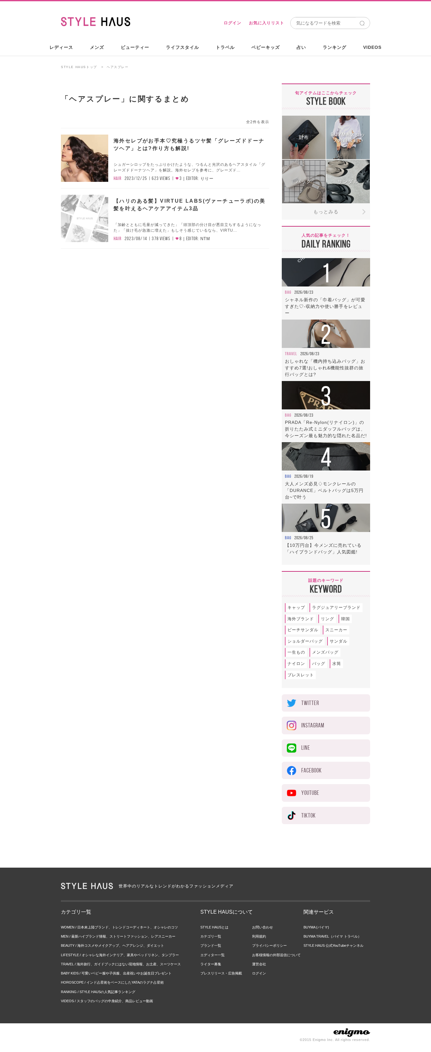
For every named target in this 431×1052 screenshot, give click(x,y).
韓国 (345, 618)
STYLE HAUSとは (214, 927)
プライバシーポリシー (269, 945)
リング (327, 618)
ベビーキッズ (265, 47)
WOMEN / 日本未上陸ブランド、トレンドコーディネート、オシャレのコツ (119, 927)
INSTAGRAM (312, 725)
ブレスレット (300, 675)
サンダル (338, 641)
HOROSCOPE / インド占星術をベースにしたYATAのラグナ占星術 (112, 982)
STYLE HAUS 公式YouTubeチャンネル (333, 945)
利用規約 (259, 936)
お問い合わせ (262, 927)
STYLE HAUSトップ (79, 67)
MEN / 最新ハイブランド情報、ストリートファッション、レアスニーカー (118, 936)
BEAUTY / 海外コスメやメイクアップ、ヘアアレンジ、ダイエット (112, 945)
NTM (205, 238)
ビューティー (135, 47)
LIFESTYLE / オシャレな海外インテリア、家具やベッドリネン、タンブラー (120, 955)
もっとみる (326, 211)
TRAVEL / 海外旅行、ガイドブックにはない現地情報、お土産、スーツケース (121, 964)
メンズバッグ (325, 652)
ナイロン (296, 663)
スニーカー (336, 629)
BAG (288, 292)
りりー (207, 178)
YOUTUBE (310, 792)
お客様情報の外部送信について (276, 955)
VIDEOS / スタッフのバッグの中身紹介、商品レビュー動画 (107, 1001)
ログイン (232, 22)
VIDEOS (372, 47)
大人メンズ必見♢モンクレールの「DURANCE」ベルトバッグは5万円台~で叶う (324, 490)
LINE (305, 747)
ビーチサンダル (302, 629)
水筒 (336, 663)
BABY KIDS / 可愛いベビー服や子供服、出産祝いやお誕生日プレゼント (116, 973)
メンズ (97, 47)
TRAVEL (291, 353)
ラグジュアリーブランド (336, 607)
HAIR (117, 178)
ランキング (334, 47)
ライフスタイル (182, 47)
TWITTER (310, 703)
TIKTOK (308, 815)
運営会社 (259, 964)
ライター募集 (210, 964)
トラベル (225, 47)
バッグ (318, 663)
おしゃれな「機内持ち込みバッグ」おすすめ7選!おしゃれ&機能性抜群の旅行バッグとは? (325, 368)
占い (301, 47)
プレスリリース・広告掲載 (221, 973)
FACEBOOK (311, 770)
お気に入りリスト (266, 22)
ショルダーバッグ (305, 641)
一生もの (296, 652)
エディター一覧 (212, 955)
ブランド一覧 (210, 945)
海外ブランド (300, 618)
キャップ (296, 607)
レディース (61, 47)
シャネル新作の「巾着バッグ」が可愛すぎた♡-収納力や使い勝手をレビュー (325, 306)
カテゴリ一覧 (210, 936)
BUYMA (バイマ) (316, 927)
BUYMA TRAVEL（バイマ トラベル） (332, 936)
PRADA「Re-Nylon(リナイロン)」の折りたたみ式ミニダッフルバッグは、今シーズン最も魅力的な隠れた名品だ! (326, 429)
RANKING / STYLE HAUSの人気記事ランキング (98, 992)
